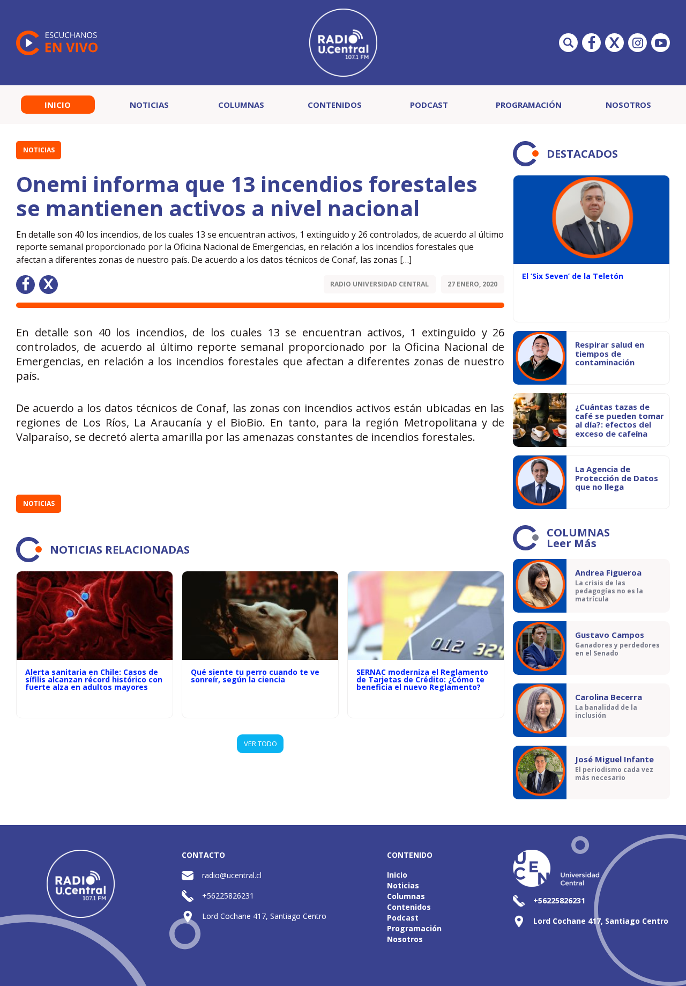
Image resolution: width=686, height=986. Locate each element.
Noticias (149, 104)
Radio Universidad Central (379, 284)
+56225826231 (228, 896)
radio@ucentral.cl (232, 875)
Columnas (241, 104)
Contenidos (335, 104)
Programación (529, 104)
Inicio (57, 104)
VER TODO (260, 743)
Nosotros (628, 104)
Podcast (429, 104)
